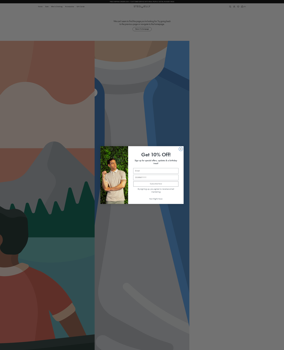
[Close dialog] (181, 149)
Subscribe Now (156, 184)
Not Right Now (156, 199)
